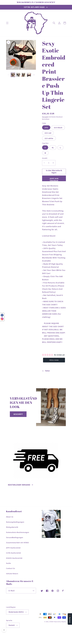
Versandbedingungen (14, 537)
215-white (49, 138)
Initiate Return (12, 573)
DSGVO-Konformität (14, 558)
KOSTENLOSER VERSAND (19, 485)
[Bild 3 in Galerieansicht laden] (24, 75)
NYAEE (51, 621)
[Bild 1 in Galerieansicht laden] (13, 75)
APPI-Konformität (13, 548)
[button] (7, 23)
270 (46, 127)
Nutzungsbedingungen (15, 522)
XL (53, 147)
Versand (45, 117)
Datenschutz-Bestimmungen (17, 532)
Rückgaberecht (12, 527)
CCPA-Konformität (13, 553)
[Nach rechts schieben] (34, 75)
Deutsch (12, 625)
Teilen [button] (47, 371)
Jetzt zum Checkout (54, 179)
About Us (9, 517)
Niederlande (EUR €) (16, 612)
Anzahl (44, 158)
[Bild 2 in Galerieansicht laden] (18, 75)
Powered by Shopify (60, 621)
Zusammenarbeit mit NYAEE (17, 542)
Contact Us (10, 568)
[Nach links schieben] (8, 75)
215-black (58, 127)
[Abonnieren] (33, 591)
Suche (8, 563)
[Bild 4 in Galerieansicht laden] (29, 75)
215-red (48, 133)
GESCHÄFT (18, 414)
